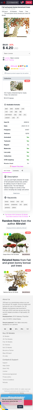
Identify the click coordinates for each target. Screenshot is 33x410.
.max (6, 108)
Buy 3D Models (9, 333)
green (25, 204)
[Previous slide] (4, 30)
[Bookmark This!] (27, 250)
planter (7, 204)
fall (21, 204)
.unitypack (8, 114)
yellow (14, 207)
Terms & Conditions (8, 380)
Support (5, 363)
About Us (6, 299)
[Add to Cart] (24, 250)
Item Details (7, 170)
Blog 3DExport (7, 353)
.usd (13, 117)
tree (18, 201)
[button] (28, 244)
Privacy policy (7, 377)
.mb (20, 111)
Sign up (29, 2)
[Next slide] (28, 30)
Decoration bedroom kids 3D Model (17, 216)
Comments (16, 170)
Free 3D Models (7, 342)
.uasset (7, 117)
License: (7, 58)
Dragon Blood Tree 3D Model (11, 254)
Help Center (6, 366)
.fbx (20, 114)
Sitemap (22, 393)
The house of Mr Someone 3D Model (16, 214)
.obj (15, 114)
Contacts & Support (10, 360)
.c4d (22, 108)
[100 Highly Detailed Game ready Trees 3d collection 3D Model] (16, 86)
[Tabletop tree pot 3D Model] (16, 280)
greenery (7, 207)
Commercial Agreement (10, 374)
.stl (25, 114)
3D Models (6, 336)
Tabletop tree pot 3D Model (10, 292)
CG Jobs (5, 356)
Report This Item (17, 166)
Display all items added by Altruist (16, 228)
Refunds (5, 382)
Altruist (14, 66)
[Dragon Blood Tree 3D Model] (16, 242)
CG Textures (6, 345)
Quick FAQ (6, 368)
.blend (17, 108)
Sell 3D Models (7, 347)
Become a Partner (8, 350)
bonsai (12, 201)
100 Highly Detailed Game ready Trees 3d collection (15, 94)
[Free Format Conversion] (17, 118)
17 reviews (21, 69)
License (5, 371)
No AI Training (9, 60)
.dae (16, 111)
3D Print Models (7, 339)
